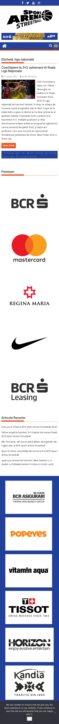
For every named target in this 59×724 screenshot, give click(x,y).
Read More (8, 145)
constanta (38, 153)
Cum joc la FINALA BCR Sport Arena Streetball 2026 (29, 426)
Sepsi (12, 156)
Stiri (23, 153)
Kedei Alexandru (29, 76)
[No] (55, 712)
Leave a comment (29, 156)
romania (5, 156)
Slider (17, 153)
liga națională (50, 153)
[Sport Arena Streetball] (4, 45)
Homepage (9, 153)
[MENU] (55, 45)
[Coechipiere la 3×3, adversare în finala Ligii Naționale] (18, 81)
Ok (29, 719)
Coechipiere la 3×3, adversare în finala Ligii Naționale (28, 69)
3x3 (31, 153)
